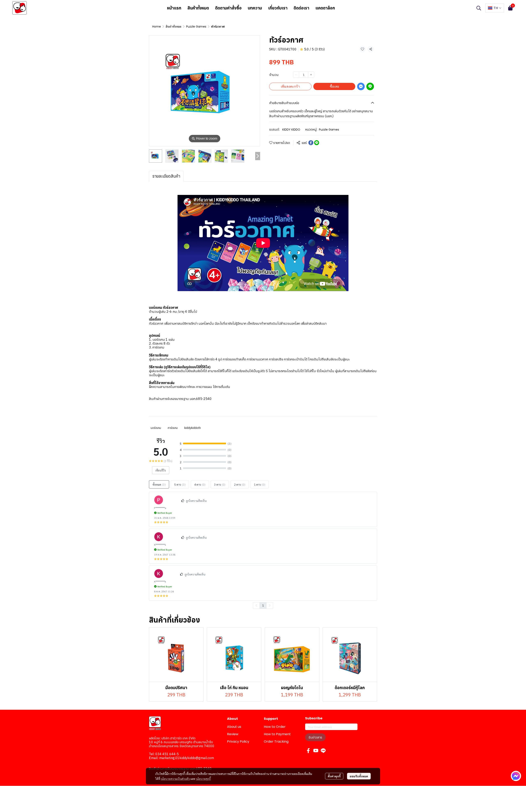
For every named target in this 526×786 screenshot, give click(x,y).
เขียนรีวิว (161, 470)
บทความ (255, 8)
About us (234, 726)
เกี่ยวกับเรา (277, 8)
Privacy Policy (238, 741)
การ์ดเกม (173, 428)
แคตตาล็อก (325, 8)
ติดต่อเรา (301, 8)
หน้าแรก (174, 8)
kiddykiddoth (192, 428)
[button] (478, 8)
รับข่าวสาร (315, 737)
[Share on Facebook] (310, 142)
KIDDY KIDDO (291, 129)
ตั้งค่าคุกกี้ (334, 776)
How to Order (275, 726)
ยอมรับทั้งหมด (359, 776)
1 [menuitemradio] (263, 605)
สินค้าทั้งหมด (198, 8)
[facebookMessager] (516, 776)
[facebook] (308, 750)
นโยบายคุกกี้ (203, 778)
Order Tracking (276, 741)
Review (232, 734)
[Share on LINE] (316, 142)
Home (156, 26)
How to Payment (277, 734)
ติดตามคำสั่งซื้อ (228, 8)
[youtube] (316, 750)
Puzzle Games (196, 26)
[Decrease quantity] (296, 75)
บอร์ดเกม (156, 428)
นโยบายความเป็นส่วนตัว (175, 778)
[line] (323, 750)
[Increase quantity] (311, 75)
